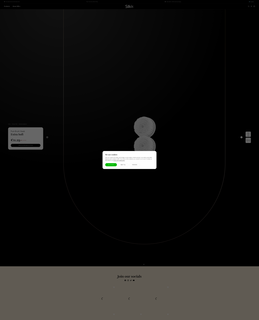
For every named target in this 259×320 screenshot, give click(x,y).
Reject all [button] (123, 164)
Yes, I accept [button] (111, 164)
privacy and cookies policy (119, 160)
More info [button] (134, 164)
